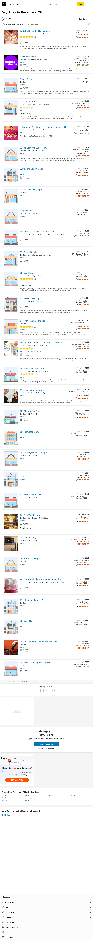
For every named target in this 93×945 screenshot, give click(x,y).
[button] (88, 4)
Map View (9, 19)
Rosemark (16, 682)
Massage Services (45, 255)
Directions (29, 351)
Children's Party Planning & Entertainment (66, 234)
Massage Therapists (34, 104)
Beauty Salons (33, 34)
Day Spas (23, 34)
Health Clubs (32, 60)
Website (22, 40)
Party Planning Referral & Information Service (59, 582)
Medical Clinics (33, 345)
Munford (74, 795)
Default (85, 19)
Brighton (4, 798)
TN (9, 682)
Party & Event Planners (36, 582)
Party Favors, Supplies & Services (39, 234)
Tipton (73, 798)
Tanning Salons (42, 60)
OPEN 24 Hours (33, 24)
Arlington (28, 795)
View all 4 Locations (82, 59)
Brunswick (51, 798)
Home (4, 682)
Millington (5, 795)
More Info (37, 351)
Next (54, 690)
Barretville (5, 800)
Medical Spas (32, 276)
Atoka (50, 795)
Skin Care (41, 151)
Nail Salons (42, 34)
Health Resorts (33, 371)
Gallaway (28, 798)
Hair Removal (32, 151)
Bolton (27, 800)
